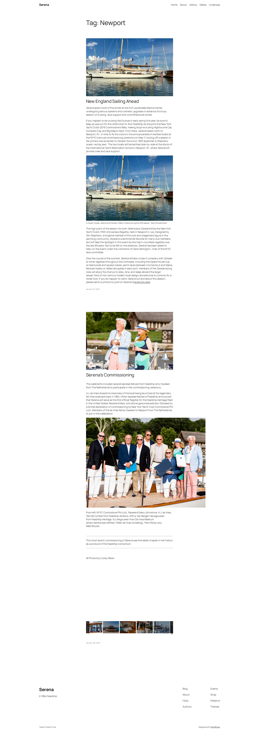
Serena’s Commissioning (110, 374)
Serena (44, 5)
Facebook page (141, 282)
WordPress (215, 727)
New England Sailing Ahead (112, 101)
